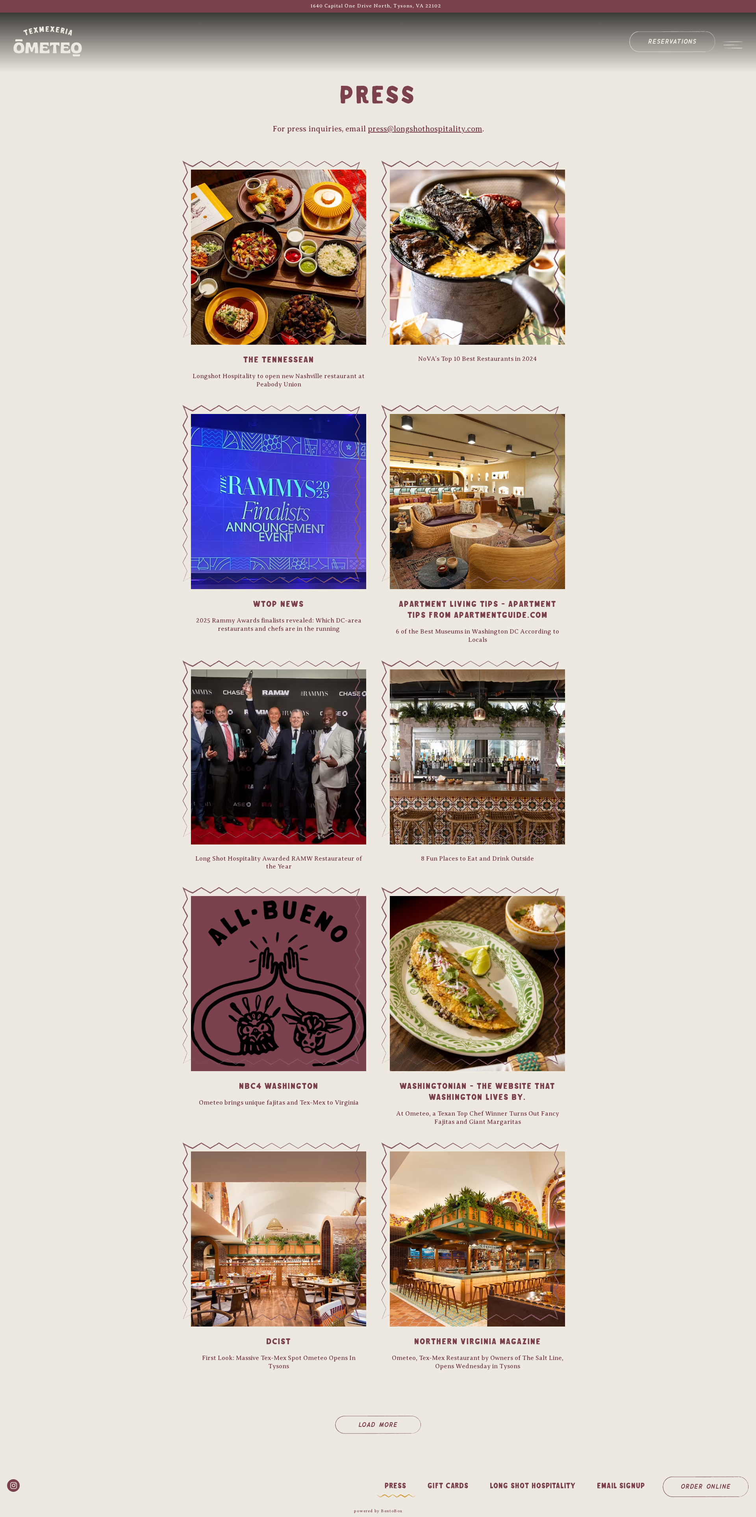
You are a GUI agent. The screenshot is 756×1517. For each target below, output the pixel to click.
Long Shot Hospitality (533, 1486)
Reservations (672, 41)
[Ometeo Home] (56, 41)
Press (395, 1486)
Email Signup (621, 1486)
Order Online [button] (706, 1486)
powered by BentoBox (378, 1511)
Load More (390, 1424)
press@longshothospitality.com (425, 128)
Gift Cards (448, 1486)
